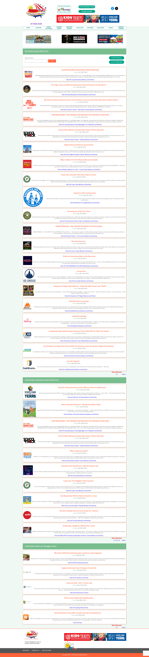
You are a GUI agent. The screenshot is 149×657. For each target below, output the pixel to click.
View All (80, 79)
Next (123, 374)
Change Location (87, 11)
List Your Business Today (86, 6)
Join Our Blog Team (116, 62)
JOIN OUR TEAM (46, 650)
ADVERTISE (26, 650)
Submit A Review (116, 58)
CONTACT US (35, 650)
